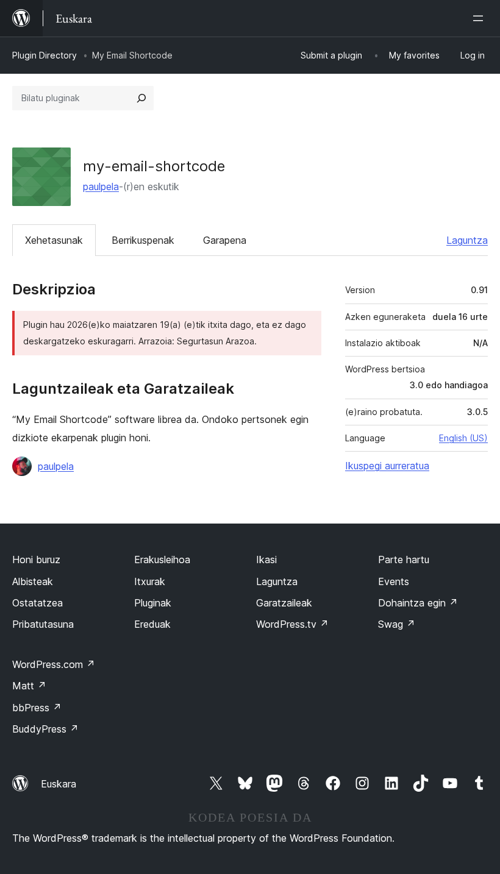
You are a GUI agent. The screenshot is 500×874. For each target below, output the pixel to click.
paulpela (101, 186)
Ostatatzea (37, 603)
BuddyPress (45, 729)
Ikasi (266, 559)
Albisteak (32, 581)
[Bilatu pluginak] (141, 98)
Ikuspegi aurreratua (387, 466)
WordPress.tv (292, 624)
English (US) (463, 438)
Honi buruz (36, 559)
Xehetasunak (54, 240)
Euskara (58, 784)
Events (393, 581)
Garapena (224, 240)
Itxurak (149, 581)
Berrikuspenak (143, 240)
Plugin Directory (44, 55)
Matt (29, 686)
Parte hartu (403, 559)
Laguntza (467, 240)
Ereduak (152, 624)
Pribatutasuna (43, 624)
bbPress (37, 708)
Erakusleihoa (162, 559)
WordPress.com (53, 664)
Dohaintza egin (418, 603)
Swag (396, 624)
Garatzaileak (284, 603)
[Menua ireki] (480, 18)
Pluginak (152, 603)
